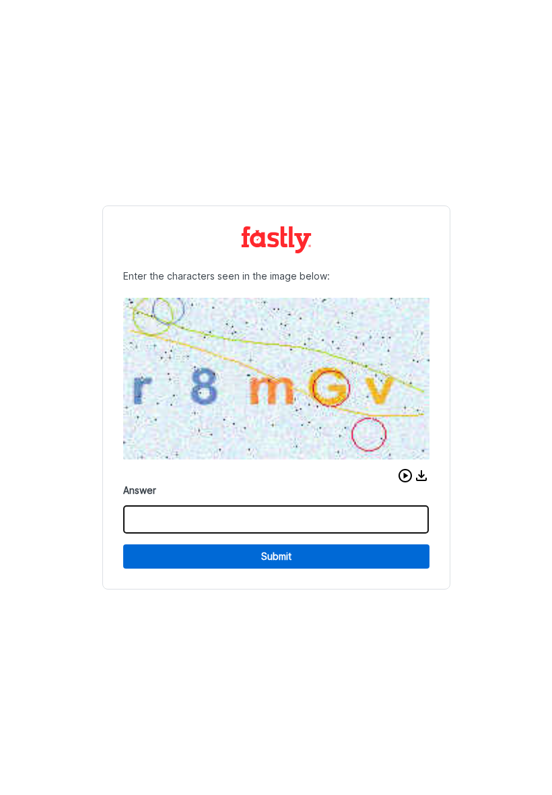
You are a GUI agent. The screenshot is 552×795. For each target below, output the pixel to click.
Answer (139, 490)
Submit (276, 556)
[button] (405, 476)
